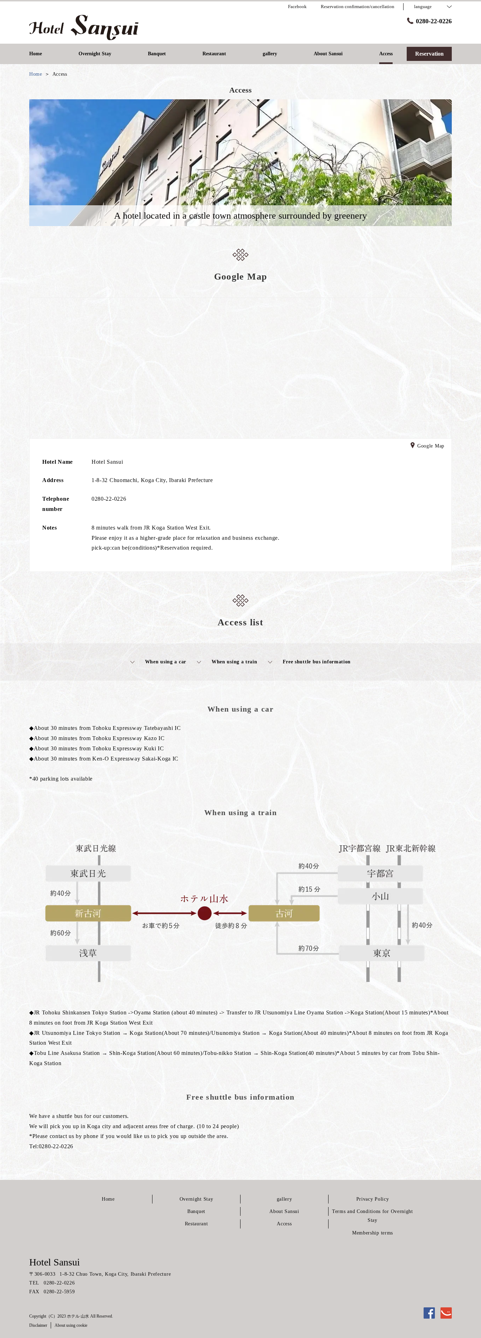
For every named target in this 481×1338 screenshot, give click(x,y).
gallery (284, 1199)
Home (108, 1199)
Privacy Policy (372, 1199)
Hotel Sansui (54, 1262)
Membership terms (372, 1233)
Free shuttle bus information (317, 661)
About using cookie (71, 1325)
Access (284, 1223)
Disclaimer (38, 1325)
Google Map (430, 446)
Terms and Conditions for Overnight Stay (372, 1216)
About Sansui (284, 1211)
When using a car (165, 661)
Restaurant (196, 1223)
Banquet (196, 1211)
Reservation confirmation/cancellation (357, 6)
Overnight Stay (196, 1199)
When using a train (234, 661)
